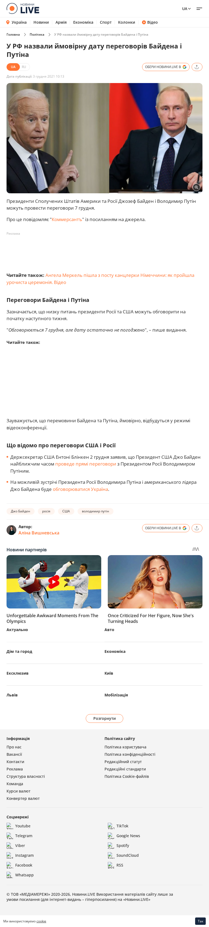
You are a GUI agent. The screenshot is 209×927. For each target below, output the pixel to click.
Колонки (126, 22)
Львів (12, 694)
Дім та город (19, 651)
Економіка (83, 22)
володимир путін (95, 511)
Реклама (15, 769)
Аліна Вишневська (39, 533)
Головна (13, 34)
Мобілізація (116, 694)
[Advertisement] (106, 250)
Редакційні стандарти (125, 769)
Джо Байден (20, 511)
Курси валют (18, 791)
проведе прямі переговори (85, 464)
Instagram (24, 855)
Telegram (23, 835)
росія (46, 511)
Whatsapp (24, 874)
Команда (15, 783)
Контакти (15, 761)
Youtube (22, 825)
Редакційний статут (123, 761)
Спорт (106, 22)
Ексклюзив (18, 673)
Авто (109, 629)
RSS (119, 865)
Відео (152, 22)
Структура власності (26, 776)
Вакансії (14, 754)
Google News (128, 835)
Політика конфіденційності (129, 754)
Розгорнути (104, 718)
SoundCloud (127, 855)
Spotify (122, 845)
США (66, 511)
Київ (108, 673)
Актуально (17, 629)
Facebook (23, 865)
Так (200, 921)
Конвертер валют (23, 798)
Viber (20, 845)
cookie (41, 921)
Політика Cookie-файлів (126, 776)
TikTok (122, 825)
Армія (61, 22)
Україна (19, 22)
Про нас (14, 746)
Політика (37, 34)
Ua (184, 8)
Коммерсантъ (67, 219)
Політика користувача (125, 746)
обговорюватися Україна (80, 489)
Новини (41, 22)
